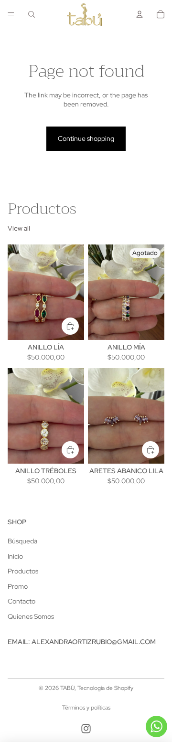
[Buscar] (31, 14)
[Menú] (11, 14)
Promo (18, 586)
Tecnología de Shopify (105, 688)
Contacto (21, 601)
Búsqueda (22, 541)
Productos (23, 571)
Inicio (15, 556)
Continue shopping (86, 138)
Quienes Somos (31, 616)
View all (19, 228)
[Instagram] (86, 728)
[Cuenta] (139, 14)
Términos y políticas (86, 707)
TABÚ (67, 688)
